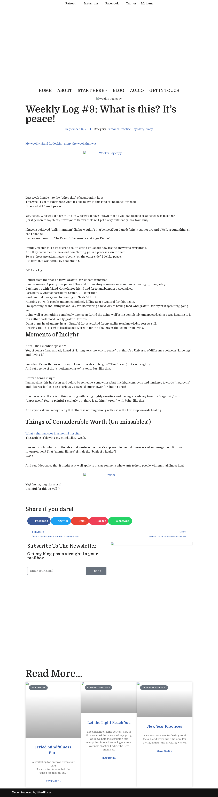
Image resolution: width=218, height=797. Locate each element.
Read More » (53, 781)
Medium (147, 3)
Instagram (91, 3)
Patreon (70, 3)
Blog (118, 90)
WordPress (44, 792)
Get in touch (164, 90)
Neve (15, 792)
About (64, 90)
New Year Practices (164, 726)
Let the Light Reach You (109, 723)
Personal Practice (119, 129)
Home (45, 90)
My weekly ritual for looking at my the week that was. (61, 143)
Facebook (112, 3)
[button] (106, 90)
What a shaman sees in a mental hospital (53, 433)
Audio (137, 90)
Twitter (131, 3)
